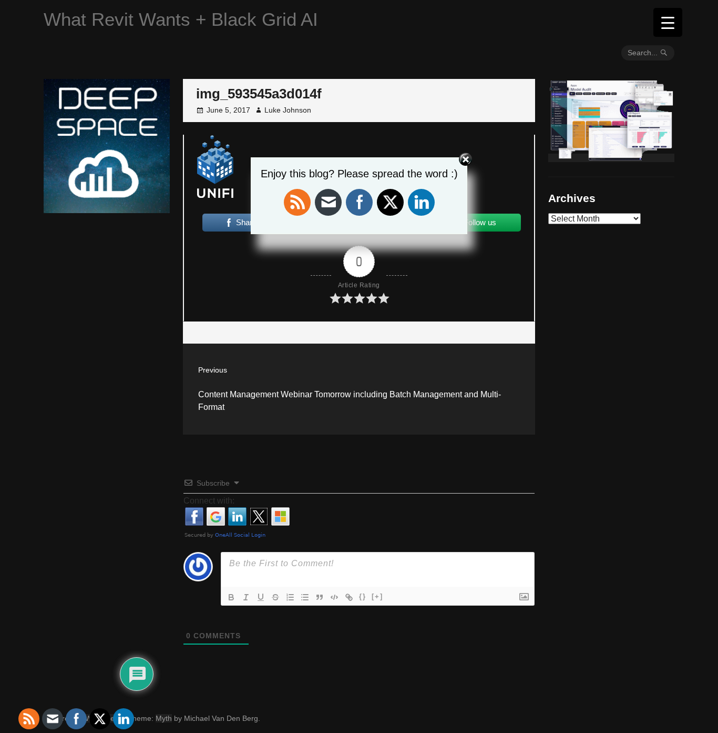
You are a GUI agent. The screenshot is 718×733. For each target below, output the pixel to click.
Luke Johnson (287, 110)
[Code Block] (334, 597)
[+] (377, 596)
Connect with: (208, 500)
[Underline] (260, 597)
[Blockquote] (319, 597)
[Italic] (246, 597)
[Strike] (275, 597)
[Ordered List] (290, 597)
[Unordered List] (305, 597)
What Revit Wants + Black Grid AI (181, 19)
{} (362, 596)
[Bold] (231, 597)
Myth (164, 718)
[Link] (349, 597)
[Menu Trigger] (667, 22)
